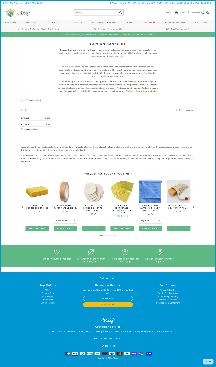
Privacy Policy (85, 331)
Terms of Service (164, 331)
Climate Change (166, 3)
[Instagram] (110, 346)
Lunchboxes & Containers (168, 303)
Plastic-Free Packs (168, 299)
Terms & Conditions (67, 331)
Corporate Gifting (201, 3)
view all (47, 118)
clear (48, 124)
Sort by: (179, 110)
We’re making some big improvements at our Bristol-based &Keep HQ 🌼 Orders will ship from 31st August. (108, 34)
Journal (151, 3)
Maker (25, 124)
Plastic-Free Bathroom (168, 293)
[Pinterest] (114, 346)
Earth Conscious (48, 303)
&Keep (48, 290)
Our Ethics (139, 3)
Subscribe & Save (123, 331)
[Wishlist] (198, 12)
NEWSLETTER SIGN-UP (120, 3)
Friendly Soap (48, 293)
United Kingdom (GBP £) (107, 338)
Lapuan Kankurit (31, 129)
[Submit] (120, 12)
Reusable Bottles (168, 290)
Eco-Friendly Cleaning (168, 296)
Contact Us (182, 3)
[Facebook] (106, 346)
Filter (25, 110)
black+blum (48, 299)
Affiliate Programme (143, 331)
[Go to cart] (208, 12)
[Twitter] (103, 346)
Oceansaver (48, 296)
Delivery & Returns (103, 331)
